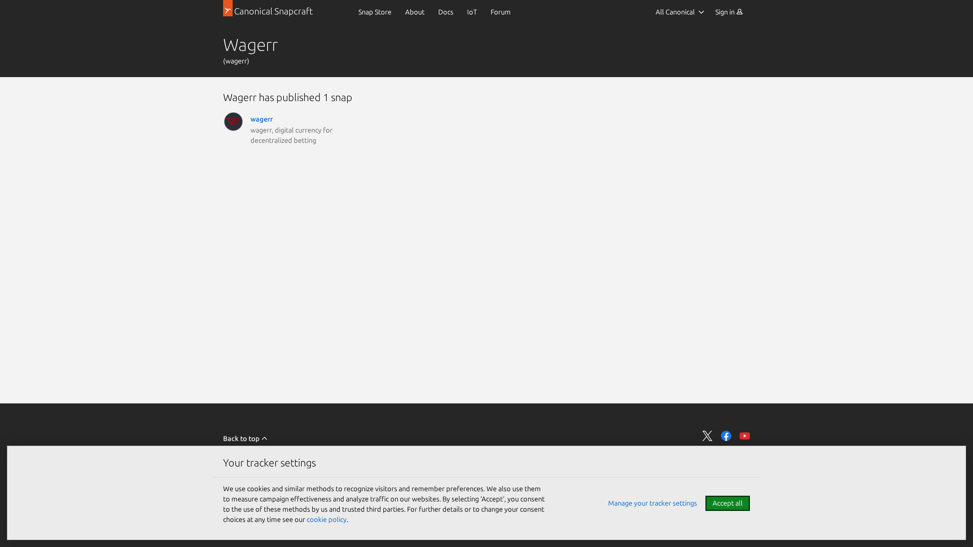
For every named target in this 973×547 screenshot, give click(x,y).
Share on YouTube (745, 436)
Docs (445, 12)
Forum (501, 12)
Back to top (242, 438)
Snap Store (374, 12)
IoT (472, 12)
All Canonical (675, 12)
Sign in (725, 12)
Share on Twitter (707, 436)
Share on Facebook (726, 436)
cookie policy (327, 519)
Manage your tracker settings (652, 503)
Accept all (728, 503)
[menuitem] (375, 12)
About (415, 12)
